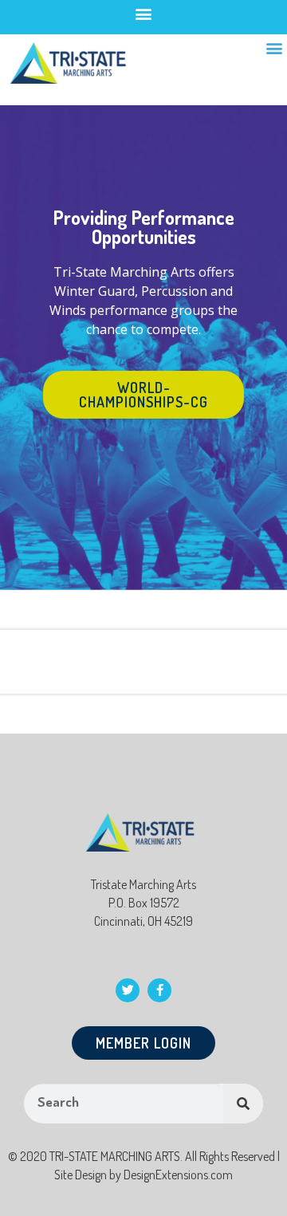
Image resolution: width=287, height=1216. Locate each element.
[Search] (243, 1104)
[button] (144, 13)
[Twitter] (128, 990)
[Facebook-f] (159, 990)
